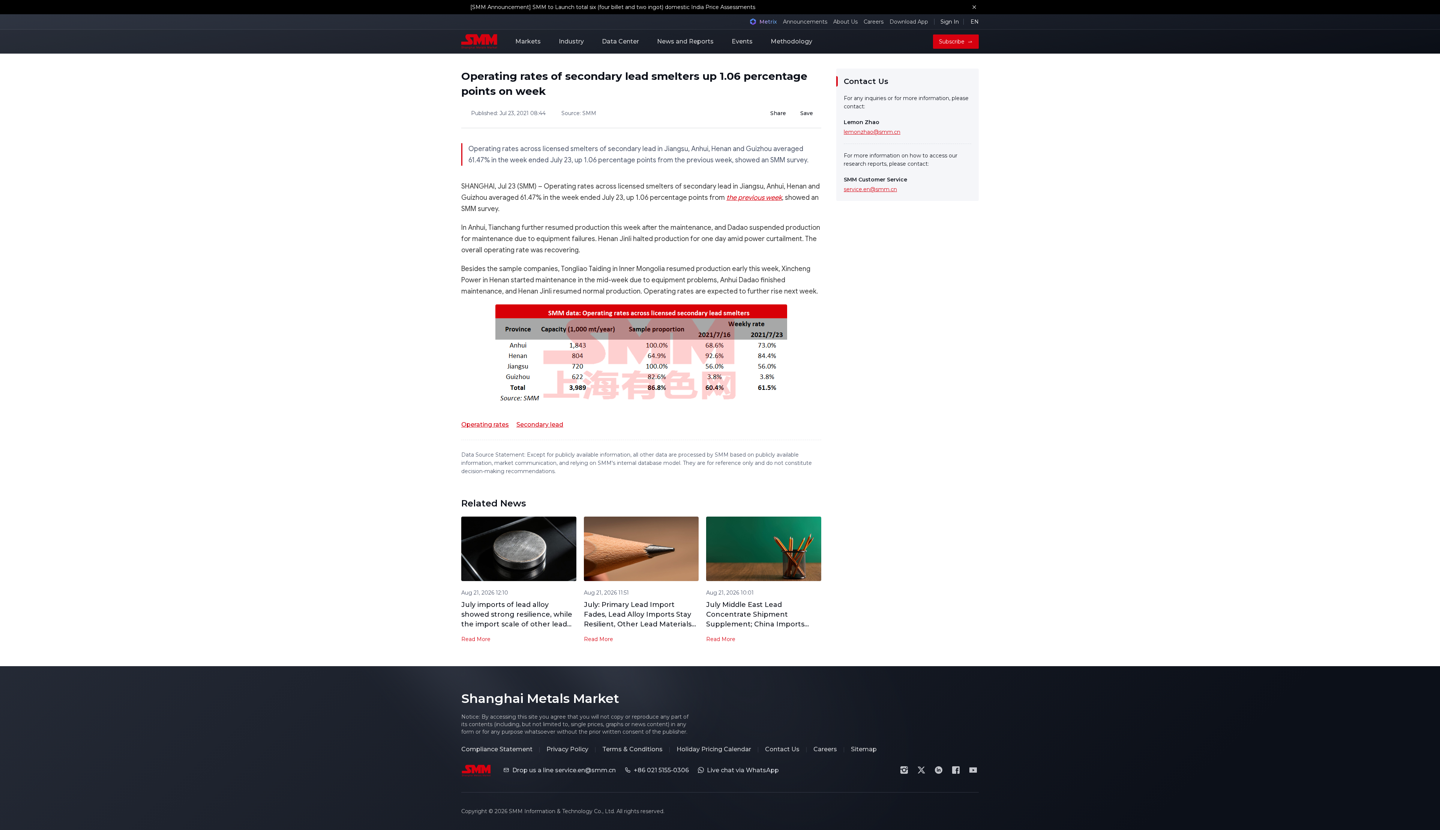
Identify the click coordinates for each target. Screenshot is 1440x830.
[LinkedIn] (938, 770)
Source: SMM (578, 113)
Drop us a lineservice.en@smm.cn (564, 770)
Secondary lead (539, 424)
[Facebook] (956, 770)
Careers (874, 21)
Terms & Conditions (632, 749)
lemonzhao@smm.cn (872, 132)
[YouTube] (973, 770)
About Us (845, 21)
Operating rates (485, 424)
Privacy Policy (567, 749)
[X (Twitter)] (921, 770)
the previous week (754, 197)
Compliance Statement (496, 749)
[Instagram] (904, 770)
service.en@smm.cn (870, 189)
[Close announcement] (974, 7)
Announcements (805, 21)
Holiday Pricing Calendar (713, 749)
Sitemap (864, 749)
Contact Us (782, 749)
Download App (909, 21)
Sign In (949, 21)
